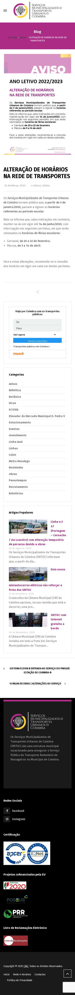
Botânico (15, 396)
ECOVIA (13, 409)
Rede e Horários (22, 974)
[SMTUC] (37, 10)
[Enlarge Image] (38, 104)
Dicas (12, 403)
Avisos (37, 185)
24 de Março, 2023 (14, 185)
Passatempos (18, 480)
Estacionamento (20, 422)
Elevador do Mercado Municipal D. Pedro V (37, 416)
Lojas (12, 454)
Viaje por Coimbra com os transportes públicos (37, 313)
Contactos (40, 974)
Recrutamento (18, 487)
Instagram (18, 819)
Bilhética (15, 390)
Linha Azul (15, 441)
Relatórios (16, 493)
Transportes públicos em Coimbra (30, 346)
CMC (26, 966)
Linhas (46, 185)
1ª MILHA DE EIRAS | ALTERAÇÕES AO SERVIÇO (35, 683)
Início (6, 974)
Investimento (18, 435)
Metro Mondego (19, 461)
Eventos (14, 429)
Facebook (18, 811)
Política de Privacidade (19, 980)
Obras (13, 474)
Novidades (16, 467)
